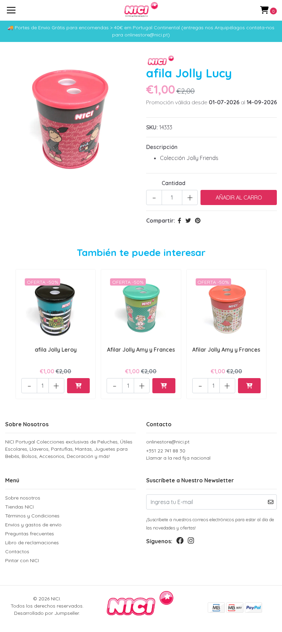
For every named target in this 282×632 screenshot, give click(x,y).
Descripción (161, 146)
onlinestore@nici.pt (167, 442)
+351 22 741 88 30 (178, 454)
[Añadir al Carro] (78, 385)
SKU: (152, 127)
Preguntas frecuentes (29, 534)
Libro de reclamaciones (32, 542)
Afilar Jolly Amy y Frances (141, 349)
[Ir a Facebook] (180, 542)
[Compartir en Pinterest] (197, 220)
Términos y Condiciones (32, 516)
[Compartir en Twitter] (188, 220)
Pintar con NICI (22, 560)
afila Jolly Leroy (56, 349)
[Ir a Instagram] (191, 542)
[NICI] (141, 10)
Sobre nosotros (22, 498)
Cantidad (173, 183)
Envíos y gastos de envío (33, 525)
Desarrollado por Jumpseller (46, 613)
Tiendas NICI (19, 507)
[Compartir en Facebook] (179, 220)
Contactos (17, 551)
